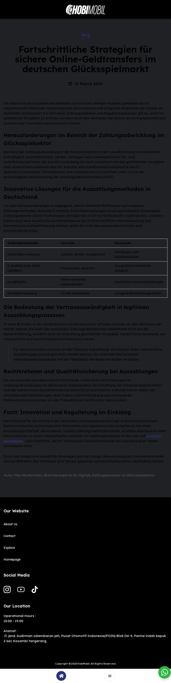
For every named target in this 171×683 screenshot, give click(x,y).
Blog (85, 35)
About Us (10, 524)
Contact (9, 536)
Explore (9, 548)
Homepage (12, 559)
